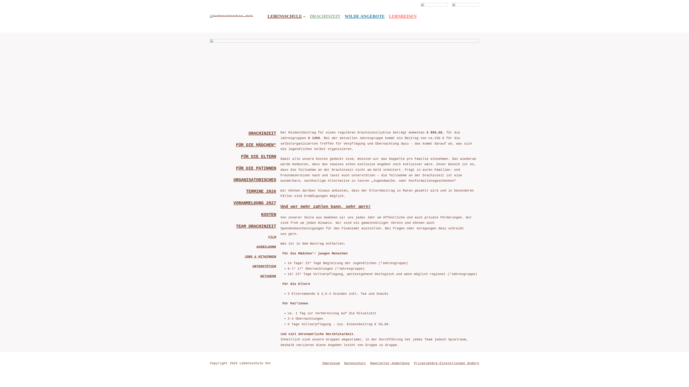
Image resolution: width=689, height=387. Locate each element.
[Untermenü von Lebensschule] (304, 16)
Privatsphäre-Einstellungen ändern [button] (446, 363)
